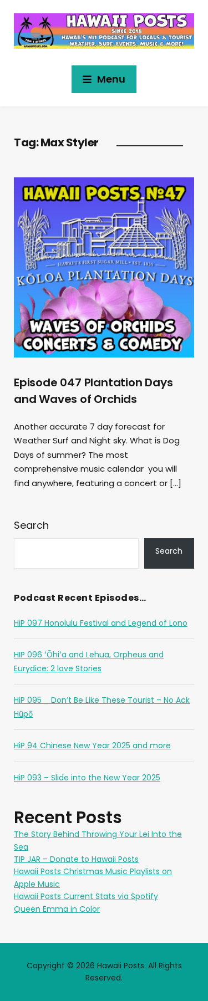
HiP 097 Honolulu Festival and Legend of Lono (100, 623)
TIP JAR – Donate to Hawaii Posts (76, 859)
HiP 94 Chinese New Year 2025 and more (92, 745)
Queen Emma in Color (57, 909)
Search (31, 525)
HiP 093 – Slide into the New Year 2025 (87, 777)
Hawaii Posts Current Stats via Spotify (86, 896)
